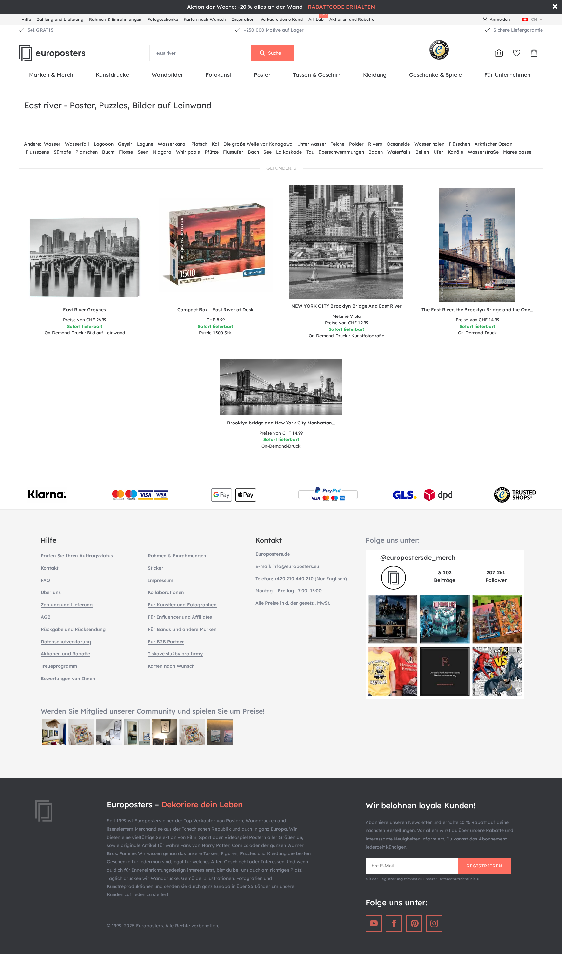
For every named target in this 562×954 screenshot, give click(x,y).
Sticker (155, 568)
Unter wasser (311, 144)
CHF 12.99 (346, 322)
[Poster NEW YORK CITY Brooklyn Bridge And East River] (346, 242)
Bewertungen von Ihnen (68, 678)
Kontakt (49, 568)
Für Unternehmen (507, 74)
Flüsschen (459, 144)
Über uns (51, 592)
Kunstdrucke (112, 74)
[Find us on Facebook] (394, 923)
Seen (143, 152)
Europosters (63, 53)
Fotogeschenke (162, 19)
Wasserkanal (172, 144)
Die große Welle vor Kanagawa (258, 144)
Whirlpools (188, 152)
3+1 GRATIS (41, 30)
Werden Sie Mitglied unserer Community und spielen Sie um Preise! (153, 711)
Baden (375, 152)
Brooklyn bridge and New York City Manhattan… (281, 423)
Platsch (199, 144)
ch (534, 19)
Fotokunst (219, 74)
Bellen (422, 152)
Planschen (86, 152)
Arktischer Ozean (493, 144)
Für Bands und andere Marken (182, 629)
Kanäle (455, 152)
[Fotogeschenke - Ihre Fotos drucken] (499, 53)
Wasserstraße (483, 152)
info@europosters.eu (295, 566)
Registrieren (484, 866)
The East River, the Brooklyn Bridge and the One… (477, 310)
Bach (253, 152)
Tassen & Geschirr (317, 74)
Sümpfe (62, 152)
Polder (356, 144)
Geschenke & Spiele (435, 74)
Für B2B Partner (166, 642)
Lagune (145, 144)
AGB (46, 617)
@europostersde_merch (418, 557)
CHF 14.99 (477, 319)
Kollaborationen (166, 592)
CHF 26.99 (84, 319)
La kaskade (289, 152)
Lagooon (104, 144)
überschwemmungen (341, 152)
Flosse (126, 152)
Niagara (162, 152)
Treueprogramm (59, 666)
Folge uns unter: (393, 540)
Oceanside (398, 144)
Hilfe (26, 19)
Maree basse (517, 152)
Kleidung (375, 74)
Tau (310, 152)
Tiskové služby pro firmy (175, 654)
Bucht (108, 152)
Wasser (52, 144)
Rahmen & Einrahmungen (115, 19)
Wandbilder (167, 74)
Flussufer (233, 152)
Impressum (160, 580)
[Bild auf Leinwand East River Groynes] (84, 259)
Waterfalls (399, 152)
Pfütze (212, 152)
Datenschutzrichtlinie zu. (460, 879)
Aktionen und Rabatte (351, 19)
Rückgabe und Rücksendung (73, 629)
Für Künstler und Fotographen (182, 605)
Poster (262, 74)
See (267, 152)
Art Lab (317, 18)
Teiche (337, 144)
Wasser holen (429, 144)
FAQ (45, 580)
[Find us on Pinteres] (414, 923)
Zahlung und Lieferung (60, 19)
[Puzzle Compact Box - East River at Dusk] (216, 245)
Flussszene (37, 152)
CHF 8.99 (216, 319)
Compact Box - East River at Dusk (215, 310)
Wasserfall (77, 144)
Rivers (375, 144)
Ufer (438, 152)
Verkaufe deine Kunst (282, 19)
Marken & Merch (51, 74)
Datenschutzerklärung (66, 642)
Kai (215, 144)
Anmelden (500, 19)
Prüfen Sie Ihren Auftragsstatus (77, 555)
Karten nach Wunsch (205, 19)
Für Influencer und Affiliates (180, 617)
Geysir (125, 144)
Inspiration (243, 19)
